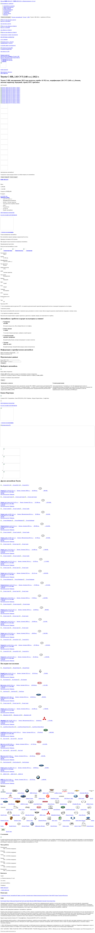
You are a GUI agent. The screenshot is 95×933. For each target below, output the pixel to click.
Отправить (3, 363)
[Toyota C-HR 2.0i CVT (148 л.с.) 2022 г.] (10, 87)
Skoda (27, 901)
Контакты (5, 14)
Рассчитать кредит (5, 494)
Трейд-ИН (51, 895)
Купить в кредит (13, 177)
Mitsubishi (39, 901)
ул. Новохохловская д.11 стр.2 (28, 1)
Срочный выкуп (30, 895)
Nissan (8, 901)
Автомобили (9, 5)
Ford (23, 901)
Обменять (12, 494)
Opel (20, 901)
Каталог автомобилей (17, 17)
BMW (35, 901)
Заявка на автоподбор (5, 17)
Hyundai (4, 901)
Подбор (8, 9)
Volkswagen (12, 901)
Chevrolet (44, 901)
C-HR (28, 17)
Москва (2, 1)
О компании (6, 12)
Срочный (7, 11)
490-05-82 (17, 1)
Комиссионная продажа (39, 895)
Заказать (7, 13)
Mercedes (32, 901)
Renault (17, 901)
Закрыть (3, 380)
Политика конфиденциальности (8, 931)
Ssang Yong (52, 901)
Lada (25, 901)
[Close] (1, 401)
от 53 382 (5, 197)
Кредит (47, 895)
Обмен (7, 8)
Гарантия (60, 895)
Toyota (24, 17)
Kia (1, 901)
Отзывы (56, 895)
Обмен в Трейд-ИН (5, 177)
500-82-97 (8, 1)
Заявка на (8, 7)
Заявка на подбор (21, 895)
